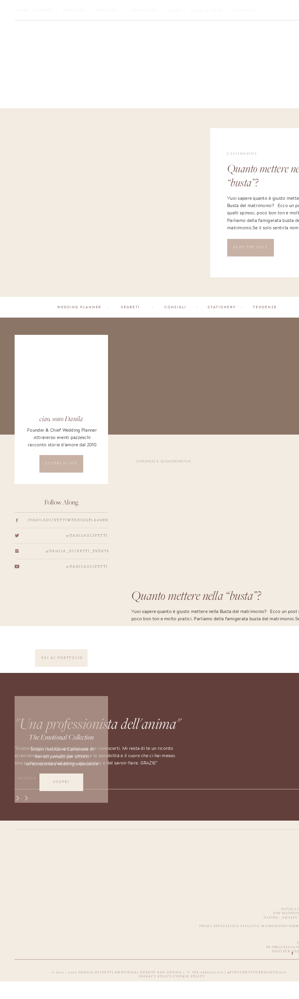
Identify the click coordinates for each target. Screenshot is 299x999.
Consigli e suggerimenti (163, 461)
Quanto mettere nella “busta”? (196, 596)
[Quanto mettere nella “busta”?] (110, 202)
